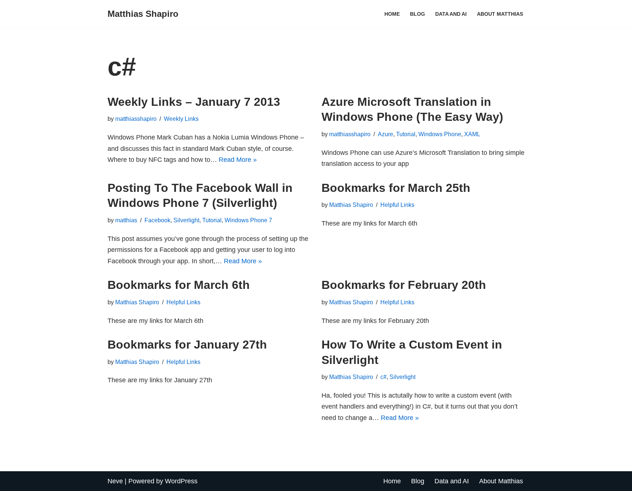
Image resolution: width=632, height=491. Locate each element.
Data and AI (451, 14)
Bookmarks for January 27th (187, 344)
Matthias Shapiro (351, 204)
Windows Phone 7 (248, 220)
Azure (385, 134)
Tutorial (405, 134)
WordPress (181, 481)
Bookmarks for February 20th (403, 284)
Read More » (238, 159)
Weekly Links (181, 118)
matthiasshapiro (136, 118)
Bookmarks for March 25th (395, 187)
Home (392, 14)
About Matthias (500, 14)
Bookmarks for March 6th (179, 284)
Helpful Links (397, 204)
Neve (115, 481)
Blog (417, 14)
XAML (472, 134)
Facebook (157, 220)
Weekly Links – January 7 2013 (194, 101)
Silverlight (186, 220)
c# (383, 376)
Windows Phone (439, 134)
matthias (126, 220)
